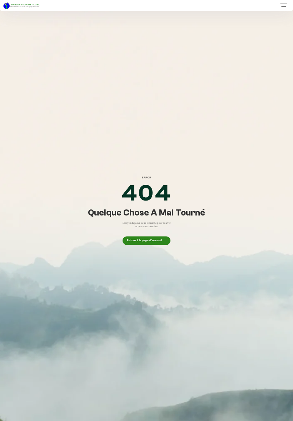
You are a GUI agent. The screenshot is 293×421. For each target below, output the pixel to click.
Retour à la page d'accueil (146, 240)
